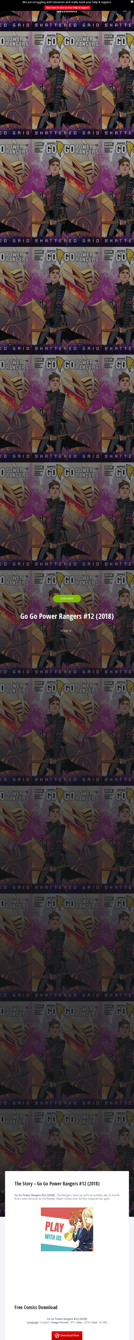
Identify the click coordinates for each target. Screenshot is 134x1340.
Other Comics (67, 598)
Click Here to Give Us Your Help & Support (67, 7)
